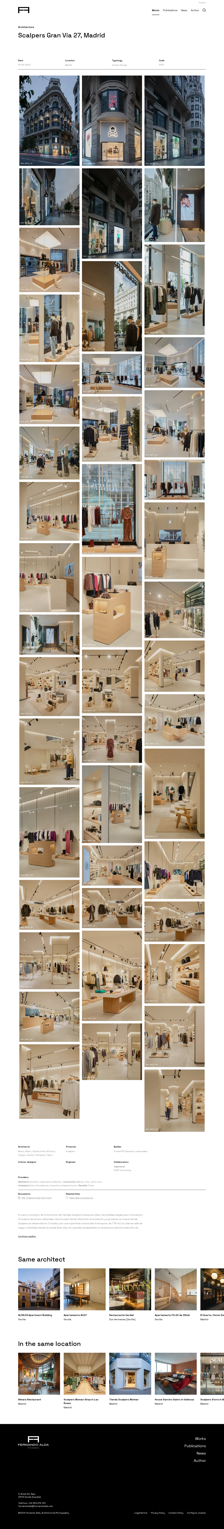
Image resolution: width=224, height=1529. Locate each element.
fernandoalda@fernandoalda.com (35, 1506)
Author (195, 10)
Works (155, 10)
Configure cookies (196, 1512)
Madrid (68, 65)
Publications (170, 10)
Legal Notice (140, 1512)
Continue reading (27, 1236)
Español (202, 2)
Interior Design (119, 65)
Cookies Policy (176, 1512)
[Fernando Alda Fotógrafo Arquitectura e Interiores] (23, 9)
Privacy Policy (158, 1512)
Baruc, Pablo (24, 1151)
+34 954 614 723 (37, 1503)
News (184, 10)
